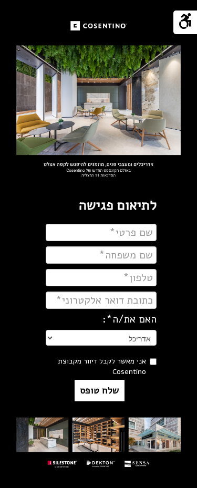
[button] (100, 390)
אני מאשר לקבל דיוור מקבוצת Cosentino (102, 366)
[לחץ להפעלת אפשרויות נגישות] (185, 22)
